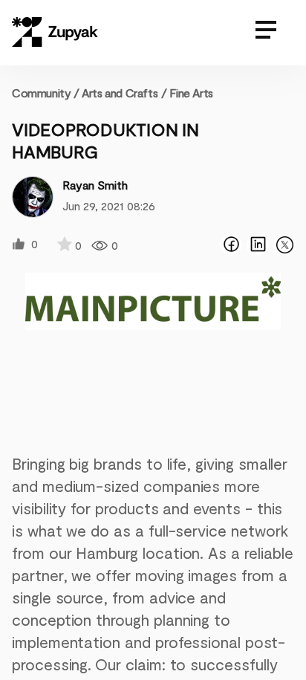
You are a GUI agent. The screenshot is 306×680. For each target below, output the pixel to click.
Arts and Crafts (119, 92)
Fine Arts (190, 92)
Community (45, 92)
